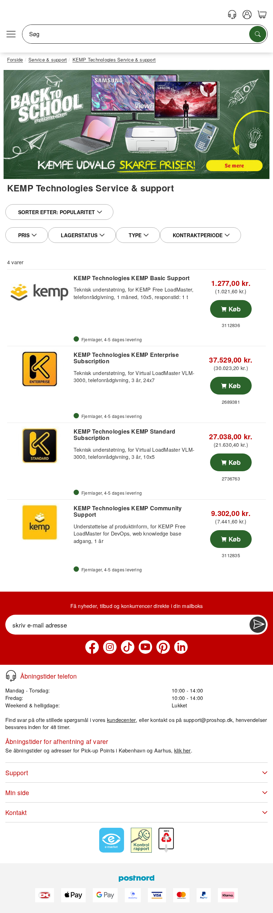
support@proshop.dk (207, 719)
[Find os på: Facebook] (92, 647)
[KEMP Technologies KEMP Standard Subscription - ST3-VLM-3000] (39, 445)
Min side (17, 792)
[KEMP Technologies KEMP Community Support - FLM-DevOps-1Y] (39, 522)
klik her (182, 750)
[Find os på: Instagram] (110, 647)
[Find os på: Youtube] (145, 647)
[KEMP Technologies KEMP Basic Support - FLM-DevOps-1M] (39, 292)
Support (16, 772)
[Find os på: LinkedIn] (181, 647)
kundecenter (121, 719)
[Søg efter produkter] (257, 34)
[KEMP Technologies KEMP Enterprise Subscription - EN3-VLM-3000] (39, 369)
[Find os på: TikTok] (127, 647)
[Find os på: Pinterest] (163, 647)
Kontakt (16, 812)
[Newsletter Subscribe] (258, 624)
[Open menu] (11, 34)
